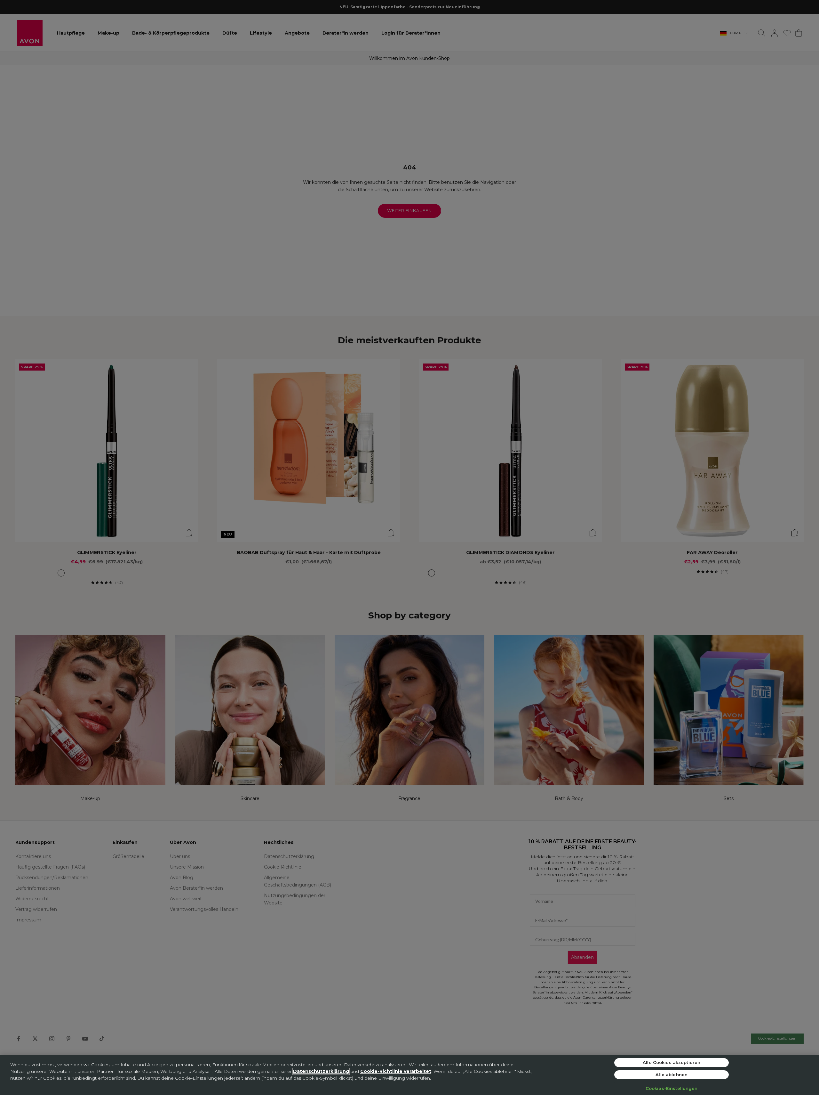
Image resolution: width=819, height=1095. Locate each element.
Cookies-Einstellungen (672, 1088)
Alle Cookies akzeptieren (671, 1062)
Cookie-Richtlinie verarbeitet (395, 1071)
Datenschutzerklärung (321, 1071)
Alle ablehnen (672, 1074)
